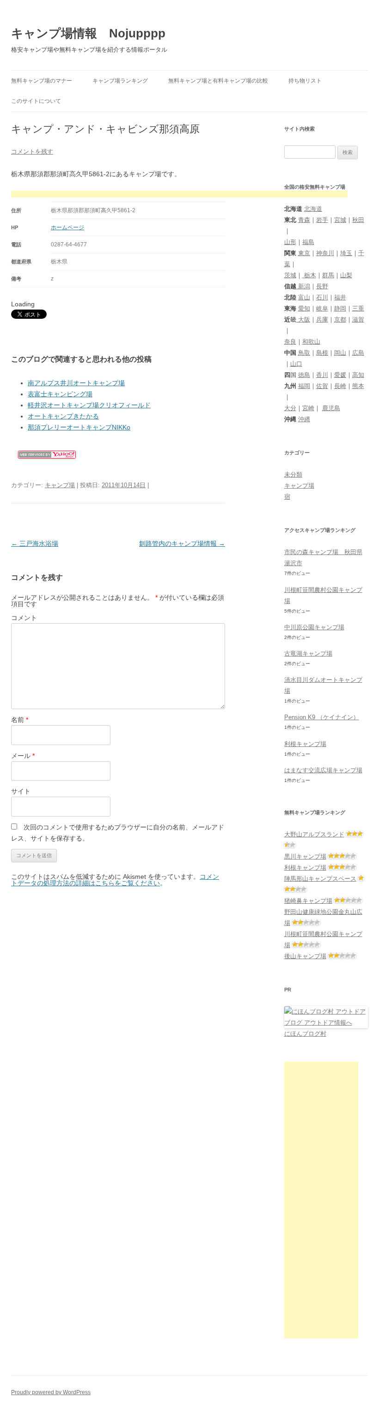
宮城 (340, 219)
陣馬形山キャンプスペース (320, 878)
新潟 (303, 286)
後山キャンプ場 (305, 956)
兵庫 (322, 319)
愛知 (304, 308)
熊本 (358, 385)
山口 (296, 363)
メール (23, 755)
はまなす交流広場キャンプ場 (323, 770)
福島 (308, 242)
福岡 (304, 385)
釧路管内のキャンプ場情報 (182, 543)
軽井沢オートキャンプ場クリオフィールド (89, 405)
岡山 (340, 352)
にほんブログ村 (305, 1033)
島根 (322, 352)
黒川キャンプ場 (305, 856)
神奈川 (325, 253)
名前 (19, 719)
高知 (358, 374)
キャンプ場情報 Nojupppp (88, 33)
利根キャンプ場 (305, 743)
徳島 (304, 374)
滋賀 (358, 319)
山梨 (346, 275)
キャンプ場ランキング (120, 81)
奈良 (290, 341)
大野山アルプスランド (314, 834)
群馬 (328, 275)
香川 (322, 374)
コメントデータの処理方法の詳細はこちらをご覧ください (115, 880)
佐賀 (322, 385)
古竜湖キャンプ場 (308, 653)
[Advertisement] (179, 194)
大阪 (303, 319)
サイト (21, 791)
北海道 (313, 208)
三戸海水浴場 (34, 543)
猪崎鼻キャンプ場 (308, 900)
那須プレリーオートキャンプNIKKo (79, 427)
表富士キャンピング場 (60, 394)
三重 (358, 308)
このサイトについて (36, 101)
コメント (24, 617)
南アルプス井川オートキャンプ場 (76, 383)
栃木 (309, 275)
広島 (358, 352)
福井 (340, 297)
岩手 (322, 219)
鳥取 (304, 352)
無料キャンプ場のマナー (41, 81)
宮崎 (308, 408)
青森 (304, 219)
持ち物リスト (305, 81)
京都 (340, 319)
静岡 (340, 308)
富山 (304, 297)
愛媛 (340, 374)
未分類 (293, 474)
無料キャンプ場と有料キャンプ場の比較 (218, 81)
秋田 (358, 219)
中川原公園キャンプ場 (314, 627)
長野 (322, 286)
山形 (290, 242)
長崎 (340, 385)
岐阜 (322, 308)
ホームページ (67, 227)
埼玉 (346, 253)
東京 (304, 253)
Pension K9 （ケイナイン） (321, 717)
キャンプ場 (60, 485)
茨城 (290, 275)
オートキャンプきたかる (63, 416)
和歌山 (311, 341)
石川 (322, 297)
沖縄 (304, 419)
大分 (290, 408)
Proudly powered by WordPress (51, 1392)
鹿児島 (331, 408)
